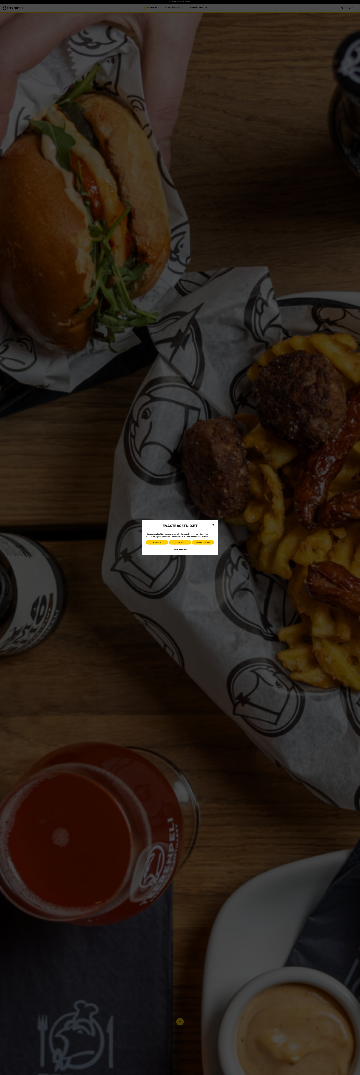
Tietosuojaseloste (180, 550)
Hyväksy (156, 542)
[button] (213, 525)
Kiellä (179, 542)
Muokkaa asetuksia (202, 542)
